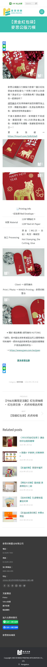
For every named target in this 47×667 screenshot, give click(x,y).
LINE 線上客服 (17, 3)
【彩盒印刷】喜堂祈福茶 (31, 467)
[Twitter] (23, 49)
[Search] (36, 3)
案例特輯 (20, 382)
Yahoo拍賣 (7, 601)
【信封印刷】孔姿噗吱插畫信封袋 (31, 499)
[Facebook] (23, 43)
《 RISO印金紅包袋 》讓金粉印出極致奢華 (32, 439)
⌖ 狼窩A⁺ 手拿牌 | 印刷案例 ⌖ (32, 454)
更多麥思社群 (23, 360)
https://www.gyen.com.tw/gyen (25, 350)
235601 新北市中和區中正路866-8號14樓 (18, 580)
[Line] (23, 46)
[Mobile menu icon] (41, 11)
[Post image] (10, 441)
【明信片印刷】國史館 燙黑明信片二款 (31, 484)
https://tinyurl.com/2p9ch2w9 (22, 136)
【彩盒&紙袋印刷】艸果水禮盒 (32, 514)
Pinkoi (5, 597)
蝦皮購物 (6, 610)
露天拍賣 (6, 605)
